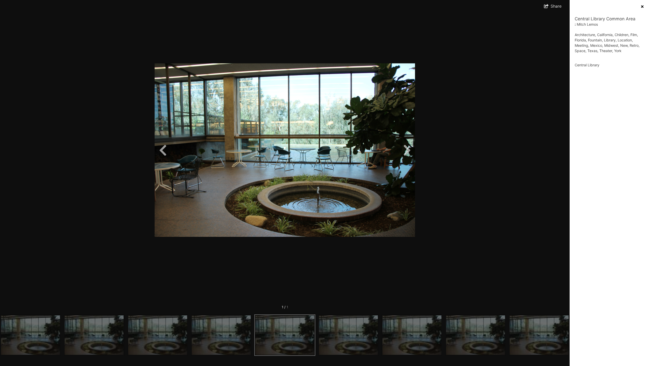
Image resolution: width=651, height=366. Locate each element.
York (618, 51)
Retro (634, 45)
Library (610, 40)
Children (621, 35)
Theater (605, 51)
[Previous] (163, 150)
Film (633, 35)
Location (625, 40)
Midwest (611, 45)
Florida (580, 40)
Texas (592, 51)
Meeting (581, 45)
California (605, 35)
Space (580, 51)
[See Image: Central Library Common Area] (30, 335)
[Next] (407, 150)
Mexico (596, 45)
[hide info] (642, 6)
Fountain (595, 40)
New (624, 45)
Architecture (585, 35)
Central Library (587, 65)
